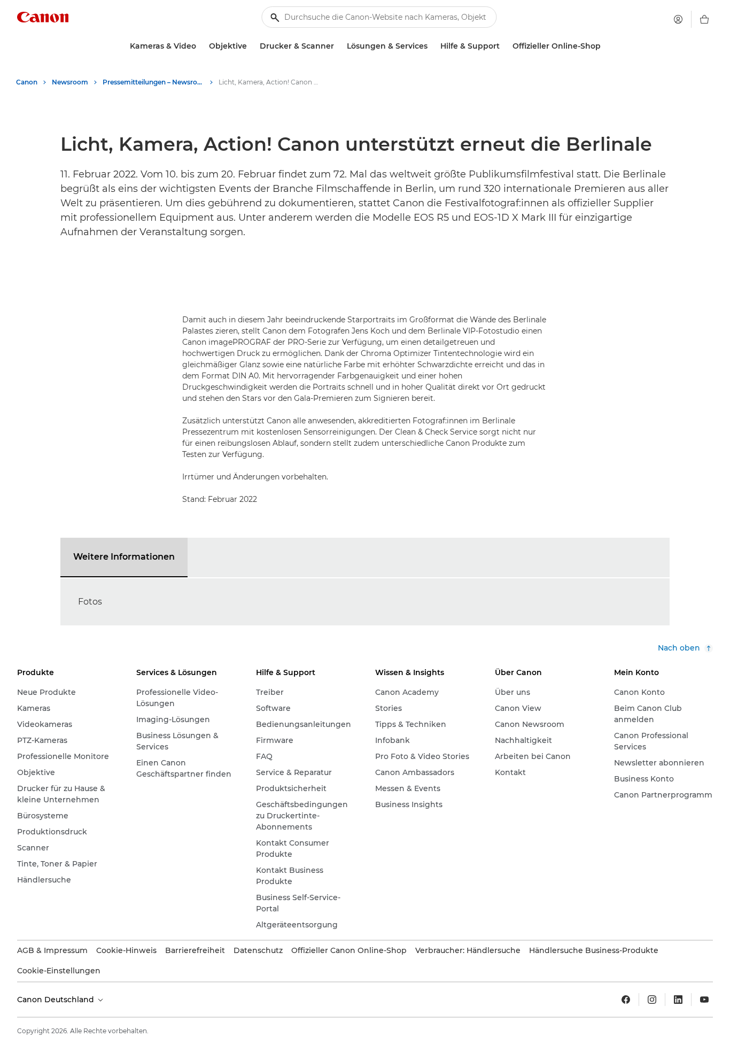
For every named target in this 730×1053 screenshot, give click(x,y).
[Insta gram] (652, 999)
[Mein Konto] (678, 19)
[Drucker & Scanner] (338, 46)
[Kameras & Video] (200, 46)
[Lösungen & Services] (432, 46)
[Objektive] (251, 46)
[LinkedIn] (678, 999)
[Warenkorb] (704, 19)
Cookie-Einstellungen (58, 970)
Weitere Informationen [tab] (124, 557)
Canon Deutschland (56, 999)
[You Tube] (704, 999)
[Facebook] (626, 999)
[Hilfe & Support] (504, 46)
